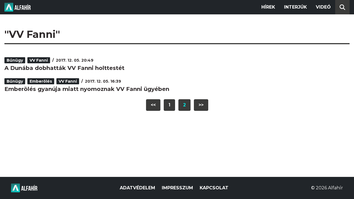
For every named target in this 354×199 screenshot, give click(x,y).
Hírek (268, 7)
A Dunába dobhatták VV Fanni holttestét (64, 68)
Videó (323, 7)
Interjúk (295, 7)
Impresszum (177, 187)
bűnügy (15, 60)
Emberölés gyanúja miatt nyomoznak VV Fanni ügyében (86, 89)
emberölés (41, 81)
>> (201, 105)
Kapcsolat (214, 187)
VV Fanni (39, 60)
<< (153, 105)
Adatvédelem (137, 187)
